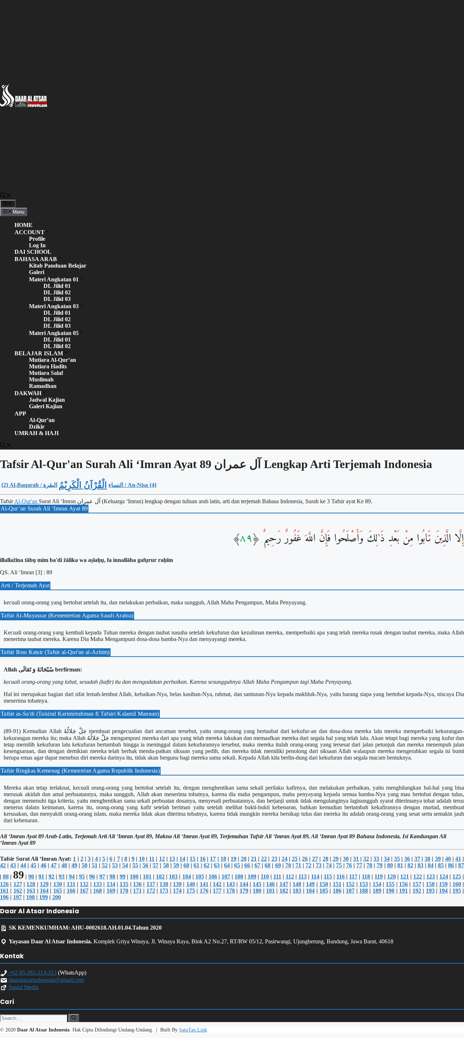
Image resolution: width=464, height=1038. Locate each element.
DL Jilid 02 (57, 292)
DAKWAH (27, 393)
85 (441, 865)
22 (264, 859)
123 (430, 876)
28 (325, 859)
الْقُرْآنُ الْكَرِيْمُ (83, 485)
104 (186, 876)
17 (213, 859)
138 (164, 884)
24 (284, 859)
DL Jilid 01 (57, 286)
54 (125, 865)
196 (4, 897)
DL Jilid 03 (57, 299)
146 (270, 884)
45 (33, 865)
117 (353, 876)
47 (54, 865)
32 (366, 859)
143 (230, 884)
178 (230, 891)
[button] (6, 196)
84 (431, 865)
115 (328, 876)
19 (233, 859)
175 (190, 891)
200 (56, 897)
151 (337, 884)
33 (376, 859)
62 (207, 865)
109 (252, 876)
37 (417, 859)
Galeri (36, 272)
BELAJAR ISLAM (38, 353)
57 (155, 865)
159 (443, 884)
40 (448, 859)
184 (310, 891)
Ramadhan (43, 386)
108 (239, 876)
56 (145, 865)
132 (84, 884)
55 (135, 865)
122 (417, 876)
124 (443, 876)
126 (4, 884)
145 (257, 884)
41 (458, 859)
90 (31, 876)
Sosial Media (22, 987)
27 (315, 859)
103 (173, 876)
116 (340, 876)
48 (64, 865)
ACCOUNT (29, 232)
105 (199, 876)
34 (387, 859)
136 (137, 884)
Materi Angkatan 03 (54, 306)
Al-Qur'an (26, 501)
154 (377, 884)
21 (254, 859)
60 (186, 865)
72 (308, 865)
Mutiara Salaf (46, 373)
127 (17, 884)
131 (71, 884)
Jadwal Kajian (47, 400)
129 (44, 884)
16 (203, 859)
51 (95, 865)
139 (177, 884)
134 (111, 884)
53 (115, 865)
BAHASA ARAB (35, 259)
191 (403, 891)
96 (92, 876)
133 (97, 884)
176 (204, 891)
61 (196, 865)
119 (378, 876)
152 (350, 884)
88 (6, 876)
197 (17, 897)
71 (298, 865)
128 (30, 884)
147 (283, 884)
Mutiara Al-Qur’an (52, 360)
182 (283, 891)
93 (62, 876)
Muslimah (41, 379)
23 (274, 859)
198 (30, 897)
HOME (23, 225)
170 (124, 891)
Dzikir (37, 426)
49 (74, 865)
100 (134, 876)
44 (23, 865)
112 (290, 876)
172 (150, 891)
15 (192, 859)
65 (237, 865)
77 (359, 865)
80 (390, 865)
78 (369, 865)
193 (430, 891)
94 (72, 876)
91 (41, 876)
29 (336, 859)
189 (377, 891)
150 (323, 884)
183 (297, 891)
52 (105, 865)
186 (337, 891)
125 (456, 876)
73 (319, 865)
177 (217, 891)
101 (147, 876)
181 (270, 891)
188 (363, 891)
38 (427, 859)
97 (102, 876)
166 (71, 891)
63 (217, 865)
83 (420, 865)
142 (217, 884)
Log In (37, 245)
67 (257, 865)
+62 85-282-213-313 (32, 972)
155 (390, 884)
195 (456, 891)
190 (390, 891)
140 (190, 884)
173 (164, 891)
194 (443, 891)
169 (111, 891)
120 (391, 876)
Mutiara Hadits (48, 366)
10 (142, 859)
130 (57, 884)
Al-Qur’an (42, 420)
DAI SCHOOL (32, 252)
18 (223, 859)
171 (137, 891)
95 (82, 876)
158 (430, 884)
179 (244, 891)
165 (57, 891)
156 (403, 884)
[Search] (74, 1018)
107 (225, 876)
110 (265, 876)
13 (172, 859)
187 (350, 891)
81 (400, 865)
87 (461, 865)
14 (182, 859)
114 (315, 876)
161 (4, 891)
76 (349, 865)
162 (17, 891)
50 (84, 865)
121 (404, 876)
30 (346, 859)
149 (310, 884)
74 (329, 865)
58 (166, 865)
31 (356, 859)
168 (97, 891)
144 (244, 884)
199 (43, 897)
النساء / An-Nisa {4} (132, 485)
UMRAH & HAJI (36, 433)
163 (30, 891)
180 (257, 891)
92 (51, 876)
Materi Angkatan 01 (54, 279)
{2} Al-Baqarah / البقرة (29, 485)
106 (212, 876)
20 (243, 859)
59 (176, 865)
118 (366, 876)
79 (379, 865)
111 (277, 876)
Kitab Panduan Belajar (57, 265)
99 (122, 876)
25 (295, 859)
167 (84, 891)
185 (323, 891)
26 (305, 859)
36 (407, 859)
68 (267, 865)
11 (151, 859)
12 (162, 859)
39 (438, 859)
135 (124, 884)
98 (112, 876)
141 (204, 884)
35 (397, 859)
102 (160, 876)
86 (451, 865)
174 (177, 891)
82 (410, 865)
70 (288, 865)
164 (44, 891)
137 (150, 884)
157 (417, 884)
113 (302, 876)
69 (278, 865)
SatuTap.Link (193, 1030)
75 (339, 865)
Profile (37, 239)
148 (297, 884)
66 (247, 865)
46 (43, 865)
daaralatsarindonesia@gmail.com (45, 980)
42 (3, 865)
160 (456, 884)
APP (20, 413)
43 (13, 865)
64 (227, 865)
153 (363, 884)
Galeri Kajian (45, 406)
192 (417, 891)
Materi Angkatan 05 (54, 333)
